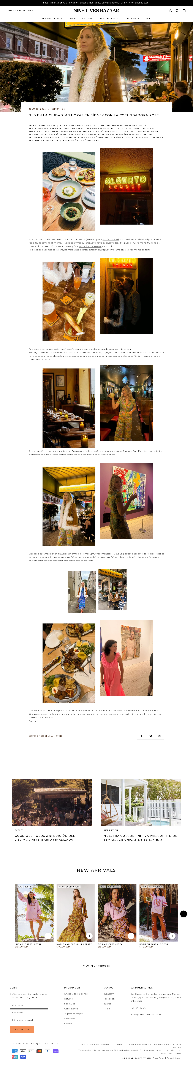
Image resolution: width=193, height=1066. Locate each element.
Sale (148, 18)
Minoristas (69, 1018)
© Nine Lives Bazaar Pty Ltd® (137, 1058)
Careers (68, 1023)
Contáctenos (71, 1008)
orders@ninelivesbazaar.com (145, 1014)
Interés (107, 1003)
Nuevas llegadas (52, 18)
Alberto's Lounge (74, 349)
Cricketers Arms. (149, 710)
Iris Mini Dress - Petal (28, 944)
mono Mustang (148, 242)
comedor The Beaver (90, 246)
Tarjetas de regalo (73, 1013)
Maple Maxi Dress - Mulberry (74, 944)
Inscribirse (21, 1029)
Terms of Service (173, 1058)
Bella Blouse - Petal (111, 944)
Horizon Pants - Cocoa (153, 944)
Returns (68, 998)
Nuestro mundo (109, 18)
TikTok (107, 1008)
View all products (96, 966)
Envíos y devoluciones (75, 993)
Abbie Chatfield (111, 239)
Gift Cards (132, 18)
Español (50, 1044)
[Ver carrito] (184, 10)
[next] (50, 913)
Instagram (109, 993)
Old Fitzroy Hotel (82, 710)
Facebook (109, 998)
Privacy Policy (158, 1058)
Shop (73, 18)
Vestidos (87, 18)
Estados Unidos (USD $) (21, 10)
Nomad (85, 553)
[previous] (9, 914)
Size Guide (69, 1003)
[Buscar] (177, 10)
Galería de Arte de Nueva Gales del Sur (116, 451)
